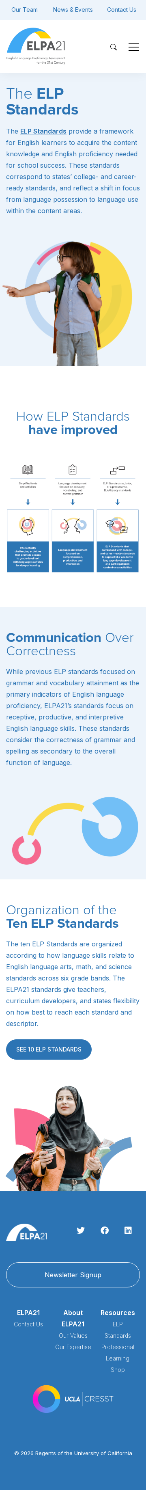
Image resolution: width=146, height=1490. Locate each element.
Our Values (73, 1335)
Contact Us (121, 9)
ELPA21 (28, 1313)
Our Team (24, 9)
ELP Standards (43, 131)
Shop (118, 1369)
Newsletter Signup (73, 1275)
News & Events (73, 9)
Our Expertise (73, 1346)
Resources (118, 1313)
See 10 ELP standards (49, 1049)
